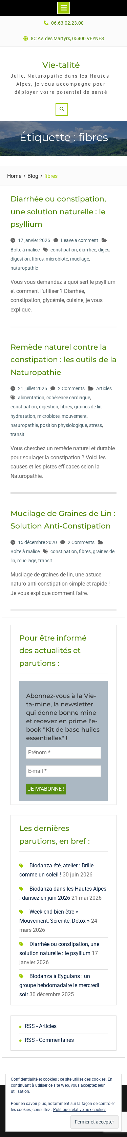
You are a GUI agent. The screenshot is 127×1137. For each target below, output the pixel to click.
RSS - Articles (41, 1026)
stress (95, 425)
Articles (104, 388)
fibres (38, 259)
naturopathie (24, 268)
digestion (20, 259)
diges (103, 249)
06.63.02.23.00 (67, 23)
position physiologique (63, 425)
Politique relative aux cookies (79, 1109)
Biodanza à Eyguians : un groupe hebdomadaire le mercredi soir (59, 985)
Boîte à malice (25, 249)
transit (17, 434)
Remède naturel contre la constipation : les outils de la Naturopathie (63, 360)
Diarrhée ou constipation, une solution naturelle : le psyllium (58, 211)
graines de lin (88, 406)
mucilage (79, 259)
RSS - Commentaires (49, 1040)
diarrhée (87, 249)
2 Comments (71, 388)
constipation (63, 249)
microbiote (57, 259)
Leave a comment (79, 240)
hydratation (22, 416)
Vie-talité (61, 65)
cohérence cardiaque (68, 397)
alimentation (31, 397)
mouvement (74, 416)
